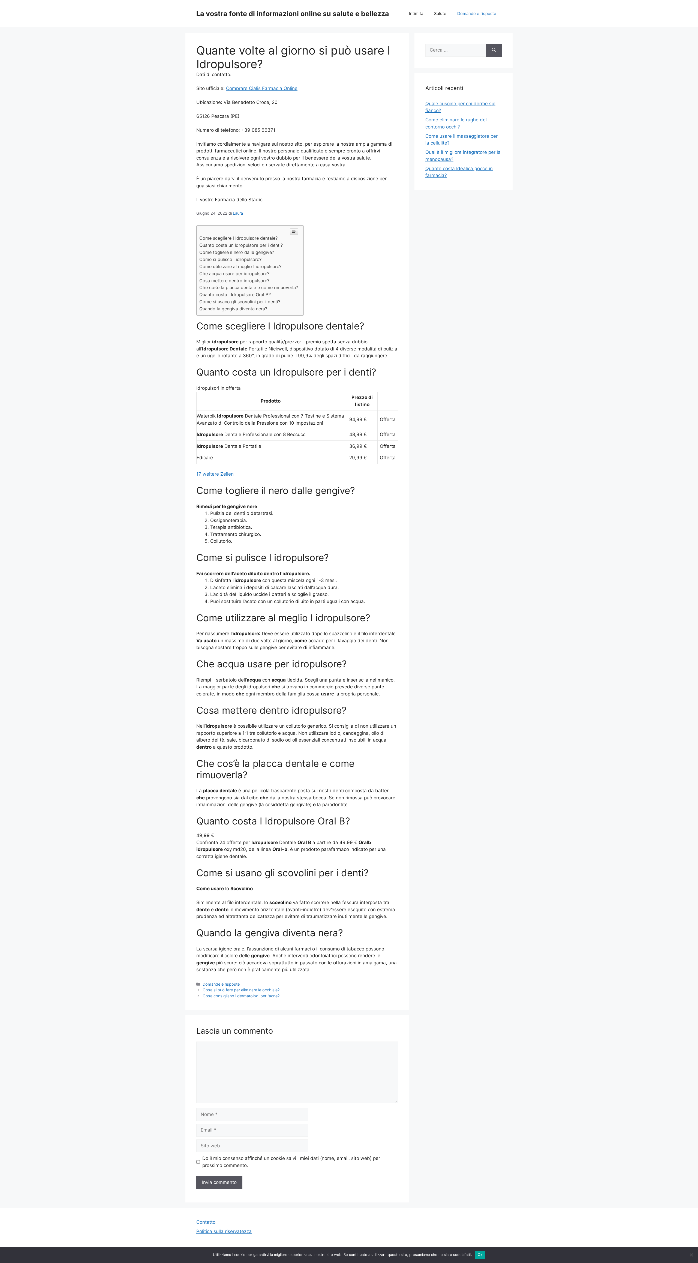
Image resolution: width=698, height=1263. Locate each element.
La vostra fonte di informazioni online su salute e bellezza (292, 14)
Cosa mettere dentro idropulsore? (234, 280)
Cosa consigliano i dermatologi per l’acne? (241, 996)
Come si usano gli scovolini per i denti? (239, 301)
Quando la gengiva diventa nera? (233, 308)
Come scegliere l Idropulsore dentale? (238, 238)
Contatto (205, 1222)
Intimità (416, 13)
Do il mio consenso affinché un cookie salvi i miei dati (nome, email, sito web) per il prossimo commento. (293, 1162)
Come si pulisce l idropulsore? (230, 259)
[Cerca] (494, 50)
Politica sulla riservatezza (224, 1231)
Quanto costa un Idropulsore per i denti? (241, 245)
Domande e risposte (476, 13)
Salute (440, 13)
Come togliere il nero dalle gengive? (236, 252)
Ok (480, 1254)
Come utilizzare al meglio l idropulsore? (240, 266)
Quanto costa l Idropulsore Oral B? (235, 294)
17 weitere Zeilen (215, 474)
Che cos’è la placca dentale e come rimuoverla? (248, 287)
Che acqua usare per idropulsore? (234, 273)
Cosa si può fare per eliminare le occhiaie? (241, 990)
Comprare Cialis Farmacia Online (261, 88)
